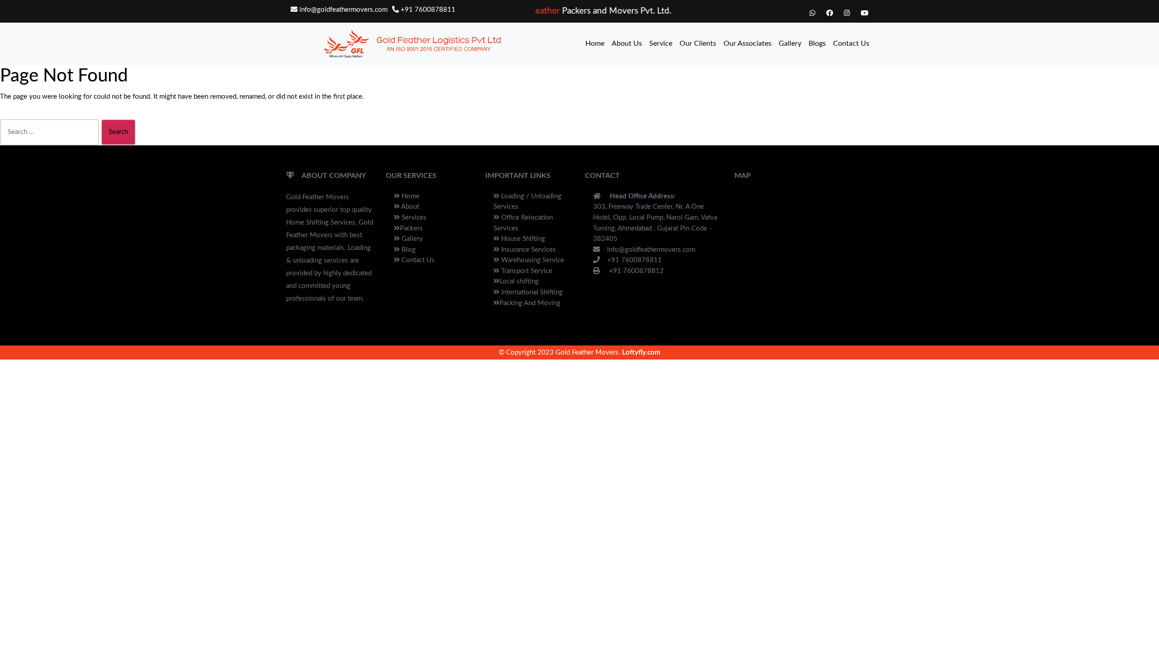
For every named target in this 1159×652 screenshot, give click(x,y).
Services (413, 217)
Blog (408, 249)
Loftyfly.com (641, 352)
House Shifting (522, 238)
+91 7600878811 (427, 9)
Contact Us (851, 43)
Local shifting (519, 281)
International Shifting (531, 292)
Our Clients (698, 43)
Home (594, 43)
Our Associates (747, 43)
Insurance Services (527, 249)
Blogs (817, 43)
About (409, 206)
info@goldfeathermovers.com (342, 9)
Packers (411, 228)
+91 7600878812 (635, 271)
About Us (627, 43)
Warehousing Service (531, 260)
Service (660, 43)
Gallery (790, 43)
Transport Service (525, 271)
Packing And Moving (529, 303)
